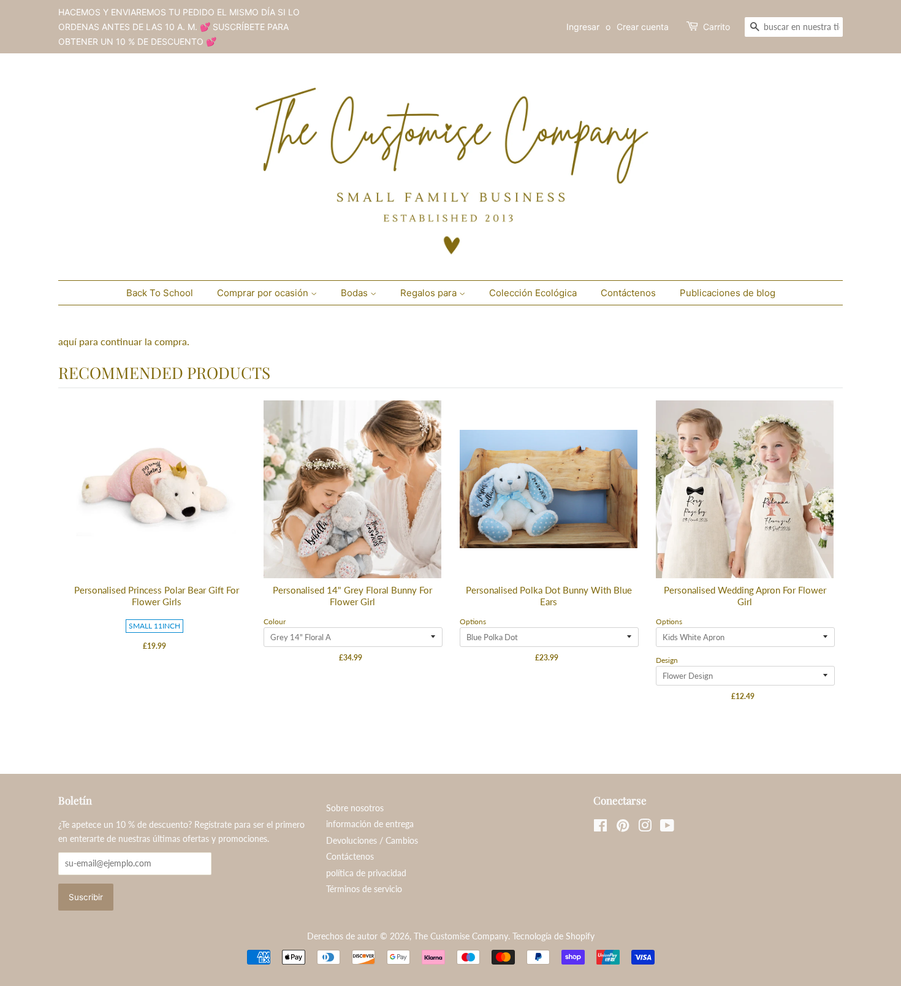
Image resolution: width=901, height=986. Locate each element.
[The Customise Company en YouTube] (667, 828)
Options (473, 621)
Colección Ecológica (533, 293)
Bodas (355, 293)
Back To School (159, 293)
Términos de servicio (364, 889)
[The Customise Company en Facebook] (600, 828)
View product (157, 502)
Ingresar (582, 26)
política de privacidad (366, 873)
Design (667, 660)
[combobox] (794, 27)
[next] (830, 562)
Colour (275, 621)
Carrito (716, 26)
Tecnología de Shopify (553, 936)
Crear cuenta (643, 26)
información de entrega (370, 824)
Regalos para (429, 293)
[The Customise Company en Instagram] (645, 828)
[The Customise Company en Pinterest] (622, 828)
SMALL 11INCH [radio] (154, 625)
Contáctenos (628, 293)
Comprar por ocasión (264, 293)
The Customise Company (461, 936)
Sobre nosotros (355, 808)
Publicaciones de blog (727, 293)
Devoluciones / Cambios (372, 841)
